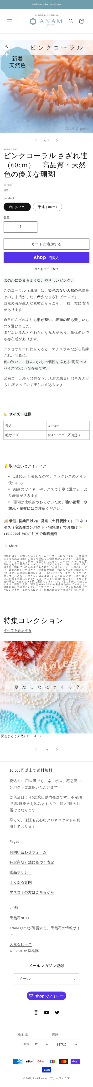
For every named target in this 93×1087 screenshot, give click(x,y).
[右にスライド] (57, 140)
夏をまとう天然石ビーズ (19, 736)
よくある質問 (21, 882)
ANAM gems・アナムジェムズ (51, 1078)
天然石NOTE (20, 918)
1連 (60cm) (17, 207)
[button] (9, 21)
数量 (7, 217)
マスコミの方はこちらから (32, 892)
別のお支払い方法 (46, 269)
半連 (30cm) (47, 207)
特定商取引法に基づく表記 (32, 862)
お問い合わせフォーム (28, 852)
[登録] (73, 978)
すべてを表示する (17, 630)
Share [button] (13, 546)
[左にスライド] (36, 140)
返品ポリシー (21, 872)
